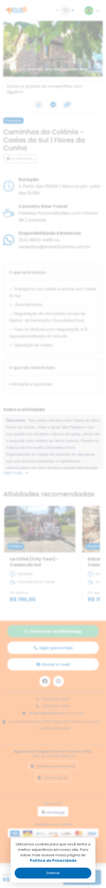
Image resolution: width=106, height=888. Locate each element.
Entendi (53, 873)
